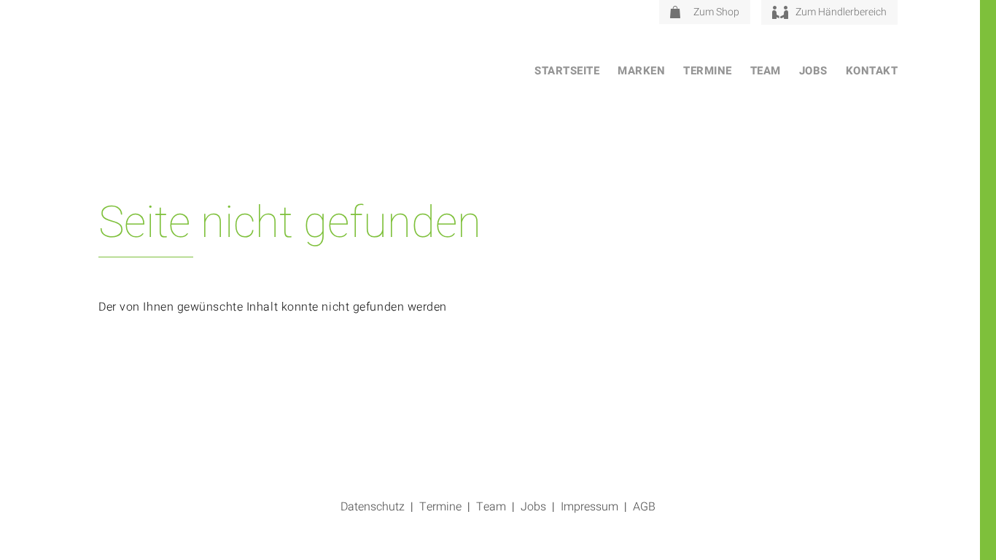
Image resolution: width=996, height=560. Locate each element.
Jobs (813, 71)
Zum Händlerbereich (841, 12)
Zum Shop (716, 12)
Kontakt (872, 71)
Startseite (566, 71)
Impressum (589, 507)
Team (765, 71)
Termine (707, 71)
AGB (644, 507)
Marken (641, 71)
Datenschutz (373, 507)
